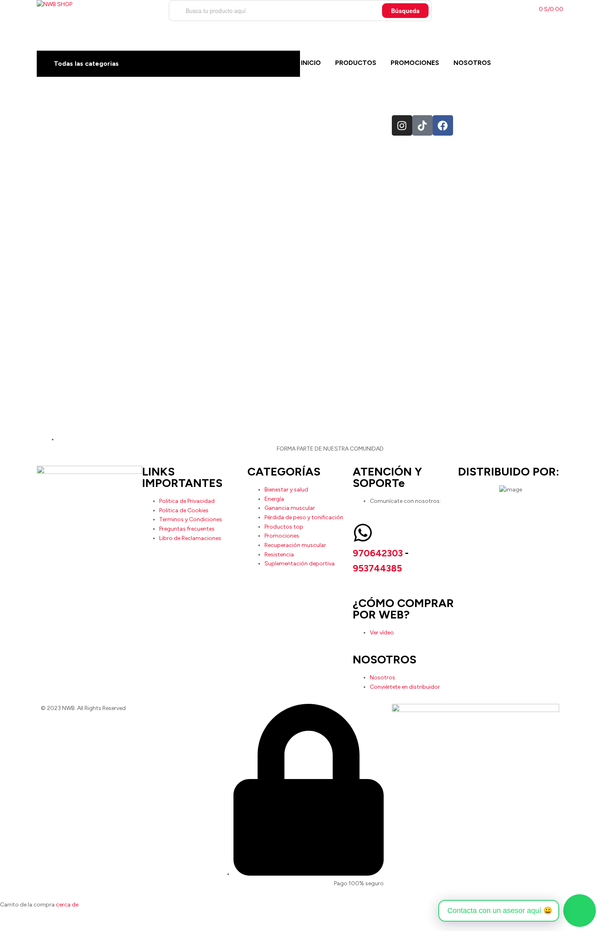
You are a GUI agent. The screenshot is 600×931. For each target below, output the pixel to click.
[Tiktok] (422, 125)
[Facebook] (443, 125)
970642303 (378, 553)
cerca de (67, 904)
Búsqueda (405, 11)
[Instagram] (402, 125)
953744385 (377, 568)
